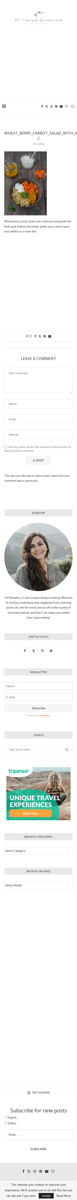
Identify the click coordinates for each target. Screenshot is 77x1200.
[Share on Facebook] (35, 336)
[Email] (61, 106)
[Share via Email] (49, 336)
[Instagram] (51, 106)
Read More (64, 1195)
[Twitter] (46, 106)
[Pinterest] (56, 106)
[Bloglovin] (66, 106)
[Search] (73, 106)
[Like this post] (30, 336)
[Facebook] (42, 106)
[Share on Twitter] (39, 336)
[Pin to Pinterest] (44, 336)
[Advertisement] (38, 59)
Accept (46, 1196)
